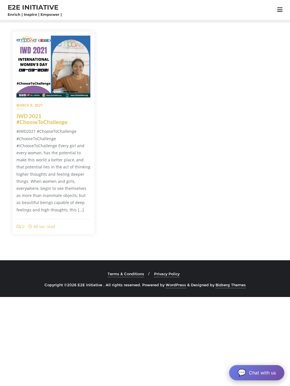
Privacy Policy (167, 274)
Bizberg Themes (231, 285)
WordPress (176, 285)
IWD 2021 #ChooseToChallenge (41, 119)
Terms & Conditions (126, 274)
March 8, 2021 (29, 105)
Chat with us (257, 372)
